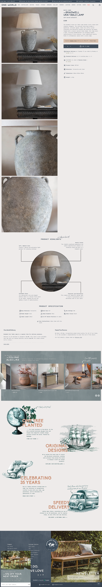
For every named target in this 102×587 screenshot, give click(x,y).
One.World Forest (12, 548)
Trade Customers (33, 552)
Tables (37, 4)
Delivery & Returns (34, 550)
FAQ (29, 548)
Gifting (79, 4)
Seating (32, 4)
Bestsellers (25, 4)
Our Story (10, 546)
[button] (99, 5)
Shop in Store (11, 550)
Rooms (84, 4)
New (19, 4)
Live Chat (31, 556)
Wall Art (55, 4)
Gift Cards (31, 546)
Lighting (67, 4)
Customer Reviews (33, 554)
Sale (88, 4)
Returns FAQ (78, 337)
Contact (31, 558)
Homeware (49, 4)
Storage (43, 4)
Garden (73, 4)
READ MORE (6, 344)
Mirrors (62, 4)
